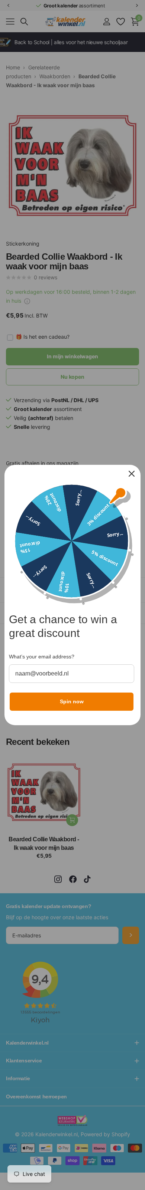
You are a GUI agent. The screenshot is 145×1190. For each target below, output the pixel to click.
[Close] (132, 474)
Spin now (72, 701)
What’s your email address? (41, 657)
